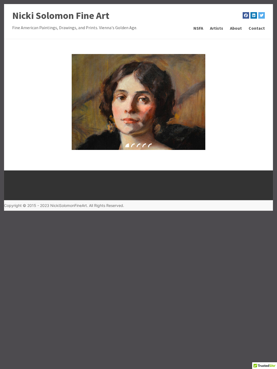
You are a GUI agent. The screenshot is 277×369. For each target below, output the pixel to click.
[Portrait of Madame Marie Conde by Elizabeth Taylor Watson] (138, 102)
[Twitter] (261, 15)
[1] (127, 145)
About (236, 28)
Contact (257, 28)
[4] (144, 145)
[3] (138, 145)
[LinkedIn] (253, 15)
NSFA (198, 28)
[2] (133, 145)
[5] (150, 145)
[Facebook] (246, 15)
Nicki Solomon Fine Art (60, 15)
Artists (216, 28)
